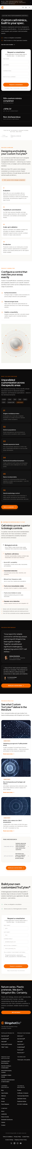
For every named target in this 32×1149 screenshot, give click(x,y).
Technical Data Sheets (23, 1096)
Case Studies (4, 1093)
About (2, 1111)
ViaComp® (4, 1041)
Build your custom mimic (15, 685)
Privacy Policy (17, 1136)
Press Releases (5, 1104)
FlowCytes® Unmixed (6, 1044)
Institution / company (9, 76)
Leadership (4, 1114)
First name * (7, 925)
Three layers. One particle (23, 1059)
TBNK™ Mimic (4, 1047)
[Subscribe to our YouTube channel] (20, 1143)
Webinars (3, 1096)
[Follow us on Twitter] (11, 1143)
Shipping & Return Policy (21, 1139)
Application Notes (21, 1098)
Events (3, 1101)
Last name (6, 64)
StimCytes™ (20, 1036)
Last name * (7, 932)
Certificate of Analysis (22, 1093)
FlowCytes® (20, 1050)
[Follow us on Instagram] (17, 1143)
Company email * (8, 938)
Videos (3, 1098)
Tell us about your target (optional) (14, 952)
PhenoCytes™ (21, 1052)
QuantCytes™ (20, 1044)
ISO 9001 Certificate (22, 1104)
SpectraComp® (5, 1036)
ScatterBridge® (5, 1038)
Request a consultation (16, 84)
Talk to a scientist (8, 507)
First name (6, 58)
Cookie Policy (25, 1136)
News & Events (5, 1117)
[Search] (23, 7)
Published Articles (21, 1101)
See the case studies (7, 44)
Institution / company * (10, 945)
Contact (3, 1125)
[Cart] (26, 7)
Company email (7, 70)
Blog (2, 1090)
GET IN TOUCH (16, 1012)
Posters (19, 1090)
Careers (3, 1122)
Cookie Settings (9, 1139)
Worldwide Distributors (7, 1119)
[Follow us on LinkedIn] (14, 1143)
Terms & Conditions (8, 1136)
